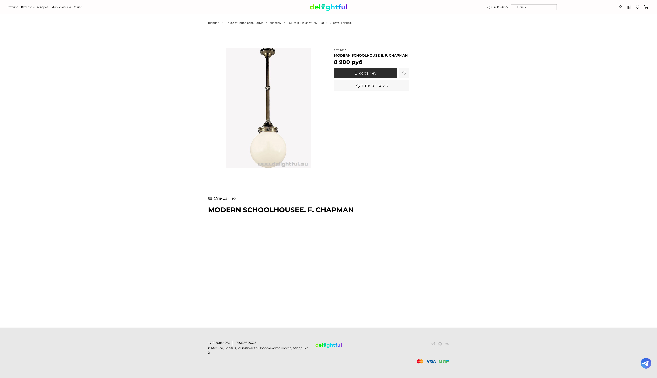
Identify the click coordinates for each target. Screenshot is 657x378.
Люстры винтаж (341, 22)
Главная (213, 22)
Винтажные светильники (306, 22)
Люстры (275, 22)
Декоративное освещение (244, 22)
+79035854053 (219, 343)
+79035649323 (245, 343)
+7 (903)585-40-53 (497, 7)
